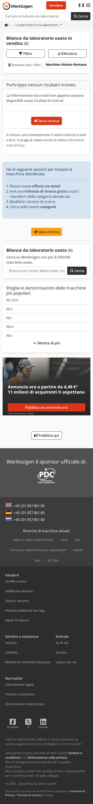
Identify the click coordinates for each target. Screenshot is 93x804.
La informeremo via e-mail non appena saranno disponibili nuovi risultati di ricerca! (45, 98)
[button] (88, 5)
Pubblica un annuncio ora (46, 407)
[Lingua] (81, 5)
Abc (9, 317)
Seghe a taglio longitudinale (33, 540)
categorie (48, 206)
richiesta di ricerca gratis (45, 191)
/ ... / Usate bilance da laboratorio (33, 25)
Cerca (82, 16)
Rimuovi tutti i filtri (26, 65)
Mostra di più (48, 343)
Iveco (64, 540)
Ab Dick (12, 300)
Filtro (27, 53)
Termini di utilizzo (29, 795)
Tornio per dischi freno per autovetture (38, 550)
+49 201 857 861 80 (29, 505)
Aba (9, 309)
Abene (78, 550)
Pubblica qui (48, 435)
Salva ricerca (48, 121)
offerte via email (46, 186)
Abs (9, 335)
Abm (10, 326)
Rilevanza (68, 53)
